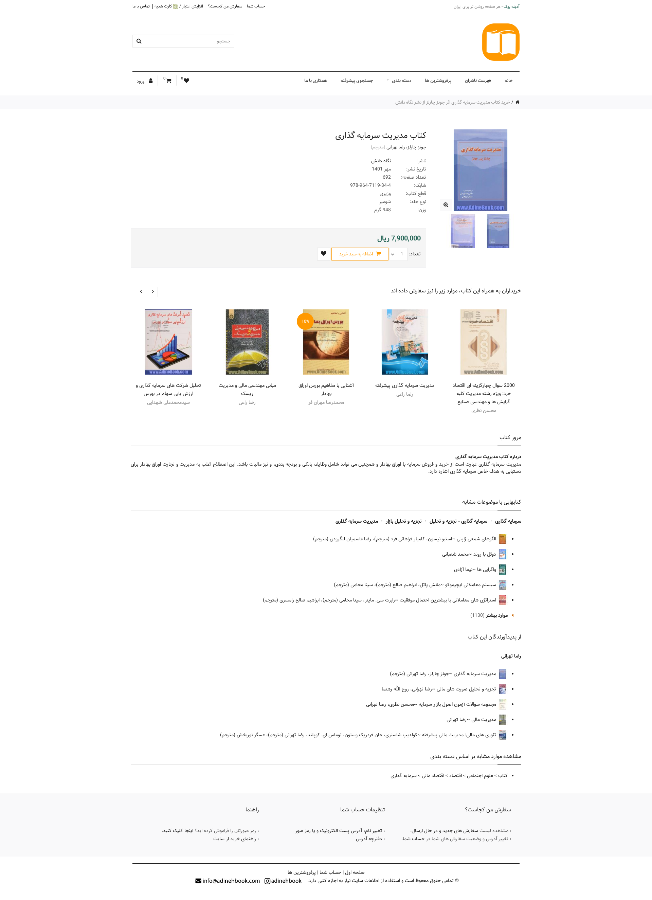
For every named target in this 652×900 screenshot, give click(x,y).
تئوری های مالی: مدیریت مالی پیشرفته (459, 735)
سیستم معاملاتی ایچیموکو (471, 585)
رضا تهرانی (395, 147)
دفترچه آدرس (369, 839)
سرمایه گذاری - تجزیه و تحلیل (458, 521)
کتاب (503, 776)
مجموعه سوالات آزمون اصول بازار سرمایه (458, 704)
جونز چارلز (417, 147)
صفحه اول (355, 872)
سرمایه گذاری (508, 521)
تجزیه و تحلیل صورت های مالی (467, 689)
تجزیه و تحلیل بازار (404, 521)
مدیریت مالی (484, 720)
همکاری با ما (315, 80)
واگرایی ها (487, 569)
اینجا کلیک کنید (178, 831)
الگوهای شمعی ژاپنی (477, 539)
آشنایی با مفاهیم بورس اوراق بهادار (326, 389)
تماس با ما (141, 6)
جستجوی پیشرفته (357, 80)
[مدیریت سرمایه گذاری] (446, 205)
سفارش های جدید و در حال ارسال (445, 831)
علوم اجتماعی (480, 776)
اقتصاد (455, 776)
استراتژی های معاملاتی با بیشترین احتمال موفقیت (448, 600)
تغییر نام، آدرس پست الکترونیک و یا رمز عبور (338, 831)
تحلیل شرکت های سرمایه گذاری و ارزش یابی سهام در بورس (168, 389)
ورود (141, 81)
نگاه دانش (381, 161)
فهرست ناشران (478, 80)
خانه (509, 80)
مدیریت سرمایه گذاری (357, 521)
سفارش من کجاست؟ (225, 6)
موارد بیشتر (497, 615)
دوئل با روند (485, 554)
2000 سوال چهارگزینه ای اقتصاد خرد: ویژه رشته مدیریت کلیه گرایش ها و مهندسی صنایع (484, 393)
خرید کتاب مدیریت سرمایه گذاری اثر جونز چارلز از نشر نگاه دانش (452, 102)
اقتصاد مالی (433, 776)
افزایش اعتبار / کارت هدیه (179, 6)
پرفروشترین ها (438, 80)
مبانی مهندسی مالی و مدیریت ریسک (247, 389)
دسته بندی (401, 80)
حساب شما (256, 6)
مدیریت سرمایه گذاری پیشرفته (404, 385)
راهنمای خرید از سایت (234, 839)
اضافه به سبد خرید (356, 254)
